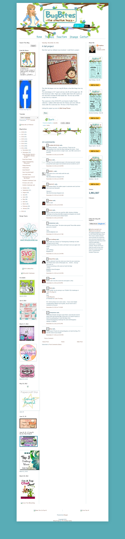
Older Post (80, 341)
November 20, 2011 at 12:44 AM (54, 195)
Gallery (48, 125)
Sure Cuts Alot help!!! (27, 172)
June (24, 197)
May (24, 199)
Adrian (50, 200)
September (26, 190)
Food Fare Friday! (27, 159)
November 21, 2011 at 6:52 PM (54, 283)
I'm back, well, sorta (27, 183)
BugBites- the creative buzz (26, 79)
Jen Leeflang (52, 239)
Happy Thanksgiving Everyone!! (27, 162)
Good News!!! (26, 170)
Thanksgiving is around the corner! (28, 177)
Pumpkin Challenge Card (29, 180)
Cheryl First (52, 259)
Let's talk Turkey (26, 174)
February (25, 206)
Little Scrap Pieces (64, 108)
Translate (32, 120)
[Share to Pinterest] (69, 123)
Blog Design (56, 520)
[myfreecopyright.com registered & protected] (97, 231)
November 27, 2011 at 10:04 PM (54, 335)
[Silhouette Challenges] (28, 273)
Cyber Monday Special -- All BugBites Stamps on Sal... (29, 156)
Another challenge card (28, 185)
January (25, 208)
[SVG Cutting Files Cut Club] (27, 268)
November (26, 152)
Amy (50, 278)
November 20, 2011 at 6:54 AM (54, 218)
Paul (50, 288)
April (24, 201)
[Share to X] (65, 123)
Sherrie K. (51, 184)
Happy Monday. (26, 165)
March (24, 204)
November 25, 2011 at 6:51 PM (54, 323)
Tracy (50, 160)
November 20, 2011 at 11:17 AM (54, 234)
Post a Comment (48, 338)
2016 (22, 136)
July (24, 195)
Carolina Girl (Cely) (54, 145)
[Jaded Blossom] (29, 240)
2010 (22, 211)
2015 (22, 139)
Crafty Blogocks (50, 297)
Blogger (66, 515)
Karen (50, 210)
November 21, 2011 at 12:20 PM (54, 273)
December (26, 150)
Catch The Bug (50, 292)
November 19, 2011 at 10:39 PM (54, 179)
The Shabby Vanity (67, 520)
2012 (22, 146)
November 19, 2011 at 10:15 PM (54, 154)
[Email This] (62, 123)
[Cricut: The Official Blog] (28, 503)
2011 (22, 148)
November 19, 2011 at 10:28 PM (54, 166)
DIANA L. (51, 171)
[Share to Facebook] (67, 123)
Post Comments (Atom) (55, 344)
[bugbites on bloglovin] (97, 224)
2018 (22, 132)
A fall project (25, 167)
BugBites (101, 45)
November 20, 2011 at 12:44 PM (54, 253)
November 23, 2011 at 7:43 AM (54, 307)
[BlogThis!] (63, 123)
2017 (22, 134)
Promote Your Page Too (25, 109)
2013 (22, 143)
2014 (22, 141)
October (25, 188)
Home (62, 341)
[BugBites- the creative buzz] (25, 108)
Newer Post (45, 341)
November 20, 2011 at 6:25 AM (54, 205)
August (25, 192)
